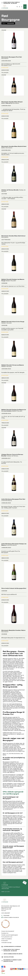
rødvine (8, 709)
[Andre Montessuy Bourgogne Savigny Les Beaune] (14, 530)
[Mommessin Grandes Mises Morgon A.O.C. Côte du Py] (14, 88)
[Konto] (19, 6)
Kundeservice (4, 933)
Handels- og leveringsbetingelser (9, 935)
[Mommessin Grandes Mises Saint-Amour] (14, 222)
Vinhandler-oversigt (6, 942)
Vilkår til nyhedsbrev (6, 938)
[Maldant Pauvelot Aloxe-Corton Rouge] (14, 308)
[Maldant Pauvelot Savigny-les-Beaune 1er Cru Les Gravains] (14, 396)
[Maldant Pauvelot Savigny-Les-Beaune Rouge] (14, 265)
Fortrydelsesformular (6, 936)
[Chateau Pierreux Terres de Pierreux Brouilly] (14, 441)
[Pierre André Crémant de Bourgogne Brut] (14, 574)
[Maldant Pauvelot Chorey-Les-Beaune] (14, 351)
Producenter (4, 940)
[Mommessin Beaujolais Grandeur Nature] (14, 616)
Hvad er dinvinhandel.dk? (7, 931)
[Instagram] (4, 967)
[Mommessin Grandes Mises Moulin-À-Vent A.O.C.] (14, 133)
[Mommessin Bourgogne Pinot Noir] (14, 43)
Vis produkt (4, 72)
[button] (25, 6)
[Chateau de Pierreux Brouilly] (14, 176)
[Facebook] (2, 967)
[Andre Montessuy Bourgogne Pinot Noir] (14, 485)
